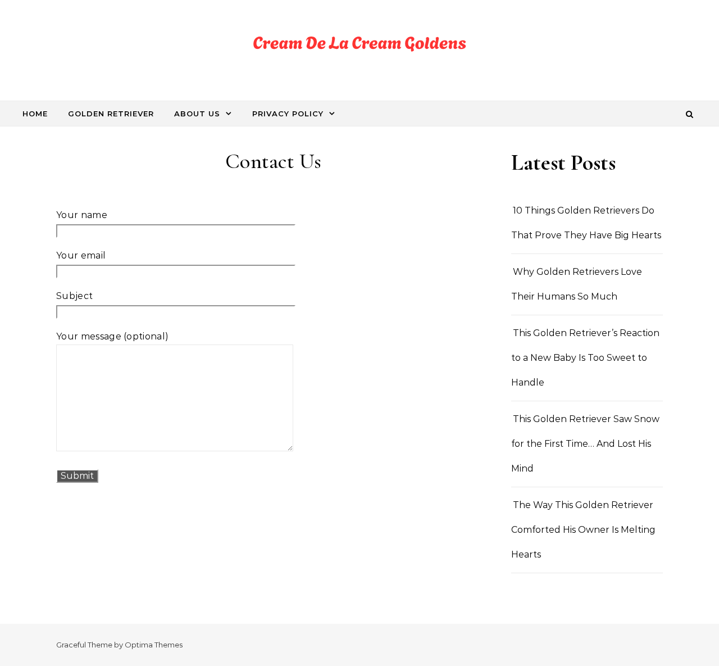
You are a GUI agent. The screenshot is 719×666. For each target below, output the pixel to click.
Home (35, 113)
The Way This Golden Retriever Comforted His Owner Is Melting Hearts (583, 530)
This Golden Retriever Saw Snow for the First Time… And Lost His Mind (585, 444)
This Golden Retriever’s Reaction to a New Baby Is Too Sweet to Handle (585, 358)
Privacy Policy (288, 113)
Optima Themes (154, 644)
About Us (197, 113)
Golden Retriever (111, 113)
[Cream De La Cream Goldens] (359, 46)
